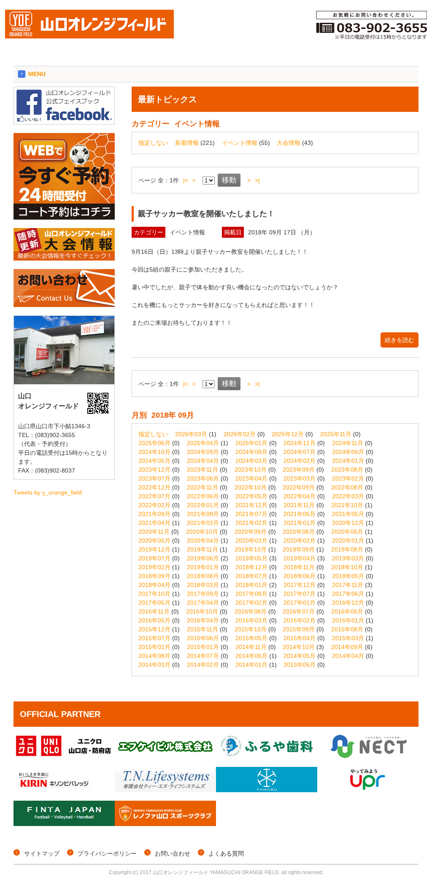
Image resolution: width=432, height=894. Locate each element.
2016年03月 (251, 620)
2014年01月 (251, 664)
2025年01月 (251, 443)
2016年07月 (299, 611)
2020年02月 (300, 540)
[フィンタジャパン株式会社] (64, 824)
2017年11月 (347, 585)
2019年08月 (347, 549)
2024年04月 (203, 460)
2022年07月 (154, 496)
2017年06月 (348, 593)
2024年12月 (300, 443)
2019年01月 (203, 567)
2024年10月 (154, 451)
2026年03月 (191, 434)
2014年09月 (347, 647)
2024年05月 (154, 460)
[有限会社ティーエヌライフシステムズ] (165, 790)
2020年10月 (202, 531)
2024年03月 (251, 460)
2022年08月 (347, 487)
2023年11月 (202, 469)
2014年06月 (251, 655)
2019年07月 (154, 558)
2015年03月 (348, 638)
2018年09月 (154, 576)
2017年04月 (203, 602)
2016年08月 (251, 611)
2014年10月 (299, 647)
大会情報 (288, 142)
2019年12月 (154, 549)
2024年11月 (347, 443)
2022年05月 (251, 496)
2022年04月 (300, 496)
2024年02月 (300, 460)
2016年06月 (347, 611)
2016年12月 (348, 602)
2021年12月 (251, 505)
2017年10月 (154, 593)
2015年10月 (251, 629)
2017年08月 (251, 593)
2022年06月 (203, 496)
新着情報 (187, 142)
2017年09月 (203, 593)
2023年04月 (251, 478)
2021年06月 (300, 514)
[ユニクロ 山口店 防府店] (64, 756)
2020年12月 (348, 522)
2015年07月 (154, 638)
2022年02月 (154, 505)
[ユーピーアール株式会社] (367, 790)
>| (257, 180)
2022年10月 (251, 487)
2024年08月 (251, 451)
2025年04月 (203, 443)
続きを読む (399, 340)
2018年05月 (348, 576)
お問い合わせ (172, 853)
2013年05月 (300, 664)
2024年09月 (203, 451)
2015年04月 (300, 638)
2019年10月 (251, 549)
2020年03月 (251, 540)
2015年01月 (203, 647)
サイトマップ (41, 853)
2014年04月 (348, 655)
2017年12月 (300, 585)
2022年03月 (348, 496)
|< (185, 180)
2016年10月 (202, 611)
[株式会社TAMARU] (266, 790)
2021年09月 (154, 514)
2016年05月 (154, 620)
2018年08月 (203, 576)
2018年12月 (251, 567)
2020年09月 (251, 531)
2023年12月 (154, 469)
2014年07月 (203, 655)
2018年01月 (251, 585)
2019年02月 (154, 567)
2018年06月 (300, 576)
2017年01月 (300, 602)
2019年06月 (203, 558)
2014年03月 (154, 664)
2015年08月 (347, 629)
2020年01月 (348, 540)
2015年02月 (154, 647)
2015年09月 (299, 629)
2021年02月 (251, 522)
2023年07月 (154, 478)
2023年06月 (203, 478)
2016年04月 (203, 620)
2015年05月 (251, 638)
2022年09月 (299, 487)
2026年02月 (240, 434)
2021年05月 (348, 514)
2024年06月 (348, 451)
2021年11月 (299, 505)
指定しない (153, 142)
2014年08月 (154, 655)
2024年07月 (300, 451)
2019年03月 (348, 558)
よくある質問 (226, 853)
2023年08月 (347, 469)
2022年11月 (202, 487)
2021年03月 (203, 522)
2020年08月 (299, 531)
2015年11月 (202, 629)
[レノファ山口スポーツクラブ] (165, 824)
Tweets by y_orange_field (48, 492)
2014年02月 (203, 664)
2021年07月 (251, 514)
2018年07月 (251, 576)
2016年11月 (154, 611)
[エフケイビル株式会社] (165, 756)
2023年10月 (251, 469)
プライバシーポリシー (107, 853)
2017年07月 (300, 593)
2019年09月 (299, 549)
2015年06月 (203, 638)
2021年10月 (347, 505)
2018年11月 (299, 567)
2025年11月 (335, 434)
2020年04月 (203, 540)
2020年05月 (154, 540)
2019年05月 (251, 558)
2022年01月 (203, 505)
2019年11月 (202, 549)
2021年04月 (154, 522)
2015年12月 (154, 629)
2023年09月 (299, 469)
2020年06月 (347, 531)
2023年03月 (300, 478)
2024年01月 (348, 460)
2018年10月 (347, 567)
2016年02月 (300, 620)
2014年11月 (251, 647)
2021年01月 (300, 522)
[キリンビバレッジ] (64, 790)
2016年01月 (348, 620)
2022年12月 (154, 487)
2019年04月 (300, 558)
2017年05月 (154, 602)
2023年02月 (348, 478)
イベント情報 (239, 142)
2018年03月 (203, 585)
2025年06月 (154, 443)
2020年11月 (154, 531)
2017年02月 (251, 602)
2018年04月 (154, 585)
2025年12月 (288, 434)
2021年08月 (203, 514)
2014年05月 (300, 655)
